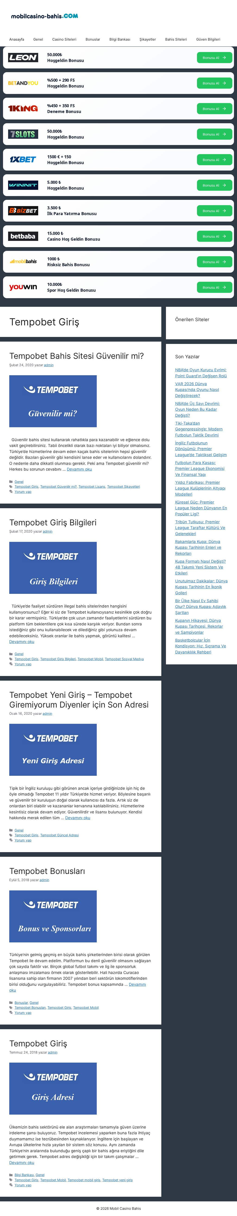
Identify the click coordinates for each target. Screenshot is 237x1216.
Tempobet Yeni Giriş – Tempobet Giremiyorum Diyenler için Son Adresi (79, 699)
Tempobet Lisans (91, 486)
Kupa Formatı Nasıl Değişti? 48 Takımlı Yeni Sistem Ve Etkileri (200, 567)
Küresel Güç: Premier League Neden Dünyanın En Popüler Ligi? (201, 508)
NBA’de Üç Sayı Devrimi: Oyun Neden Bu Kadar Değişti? (197, 409)
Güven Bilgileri (208, 39)
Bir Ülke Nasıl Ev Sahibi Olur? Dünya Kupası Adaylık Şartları (200, 606)
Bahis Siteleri (176, 39)
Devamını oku (79, 469)
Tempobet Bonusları (47, 871)
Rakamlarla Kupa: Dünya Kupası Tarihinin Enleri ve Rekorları (198, 547)
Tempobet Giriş (26, 486)
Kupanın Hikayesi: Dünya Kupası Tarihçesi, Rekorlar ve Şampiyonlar (199, 626)
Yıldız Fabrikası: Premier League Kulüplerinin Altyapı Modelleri (200, 488)
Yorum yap (23, 492)
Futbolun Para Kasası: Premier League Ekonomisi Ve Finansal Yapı (200, 468)
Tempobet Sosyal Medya (124, 659)
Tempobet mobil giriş (84, 1180)
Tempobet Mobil (90, 659)
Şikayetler (148, 39)
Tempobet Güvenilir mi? (58, 486)
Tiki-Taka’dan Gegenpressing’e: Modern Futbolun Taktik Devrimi (199, 429)
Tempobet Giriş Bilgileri (53, 522)
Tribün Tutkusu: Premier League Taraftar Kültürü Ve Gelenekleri (200, 528)
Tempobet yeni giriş (117, 1180)
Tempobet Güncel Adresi (59, 835)
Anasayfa (16, 39)
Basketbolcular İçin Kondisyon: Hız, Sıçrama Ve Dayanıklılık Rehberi (200, 646)
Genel (38, 39)
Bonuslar (93, 39)
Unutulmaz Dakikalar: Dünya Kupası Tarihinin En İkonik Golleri (201, 587)
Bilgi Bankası (119, 39)
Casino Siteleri (64, 39)
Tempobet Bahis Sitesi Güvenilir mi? (76, 356)
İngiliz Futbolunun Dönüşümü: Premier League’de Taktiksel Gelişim (201, 449)
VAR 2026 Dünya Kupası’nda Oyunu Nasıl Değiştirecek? (197, 390)
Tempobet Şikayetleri (123, 486)
